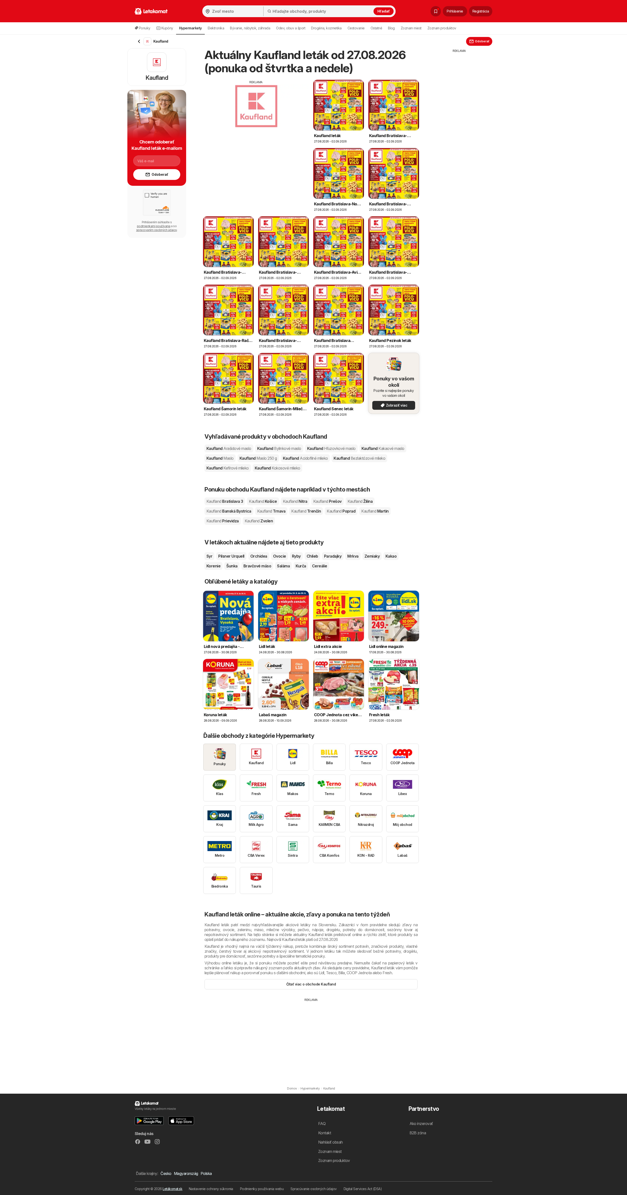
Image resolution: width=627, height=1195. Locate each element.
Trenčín (306, 511)
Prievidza (222, 520)
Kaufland (228, 448)
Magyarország (186, 1173)
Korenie (213, 565)
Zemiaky (372, 556)
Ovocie (279, 556)
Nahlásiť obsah (330, 1142)
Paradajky (332, 556)
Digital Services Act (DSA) (363, 1189)
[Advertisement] (256, 118)
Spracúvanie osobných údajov (313, 1189)
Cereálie (319, 565)
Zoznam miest (411, 28)
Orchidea (258, 556)
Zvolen (259, 520)
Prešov (327, 501)
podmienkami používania (153, 226)
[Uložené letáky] (436, 11)
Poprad (341, 511)
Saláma (283, 565)
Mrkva (352, 556)
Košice (263, 501)
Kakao (391, 556)
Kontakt (324, 1132)
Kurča (301, 565)
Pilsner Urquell (231, 556)
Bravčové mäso (257, 565)
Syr (209, 556)
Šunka (231, 565)
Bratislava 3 (224, 501)
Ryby (296, 556)
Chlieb (312, 556)
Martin (374, 511)
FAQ (322, 1123)
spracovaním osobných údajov (156, 230)
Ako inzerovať (421, 1123)
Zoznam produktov (441, 28)
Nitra (295, 501)
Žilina (360, 501)
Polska (206, 1173)
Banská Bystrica (228, 511)
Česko (165, 1173)
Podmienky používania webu (262, 1189)
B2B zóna (418, 1132)
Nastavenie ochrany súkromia (211, 1189)
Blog (391, 28)
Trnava (271, 511)
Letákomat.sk (172, 1189)
